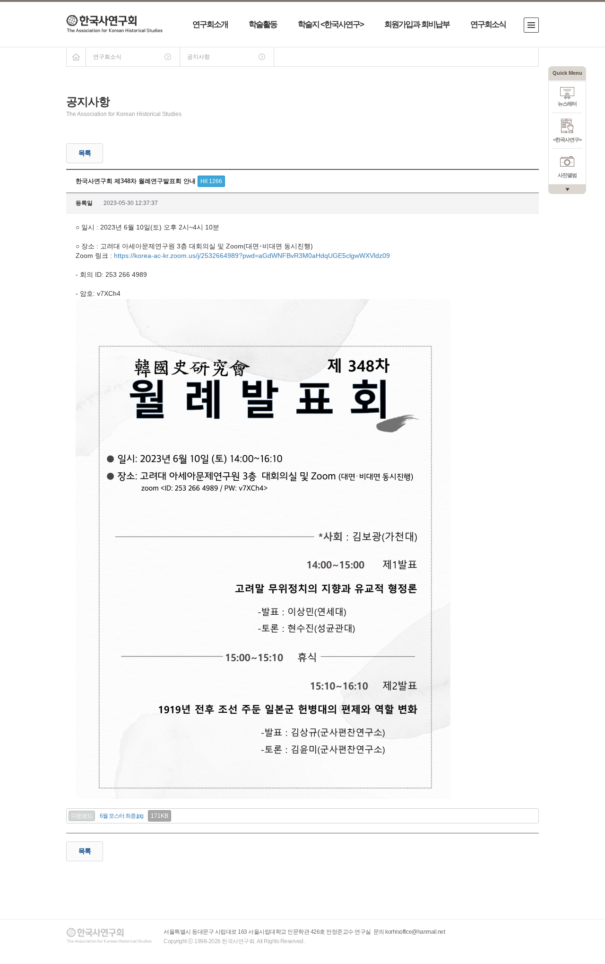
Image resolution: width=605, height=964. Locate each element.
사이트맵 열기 (531, 25)
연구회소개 (210, 24)
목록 (84, 153)
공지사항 (198, 56)
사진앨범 (567, 175)
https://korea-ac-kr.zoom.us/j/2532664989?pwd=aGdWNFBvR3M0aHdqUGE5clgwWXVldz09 (252, 255)
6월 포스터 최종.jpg (121, 816)
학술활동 (263, 24)
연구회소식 (488, 24)
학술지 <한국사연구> (330, 24)
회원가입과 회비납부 (416, 24)
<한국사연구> (567, 139)
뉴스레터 (567, 103)
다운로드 (81, 816)
